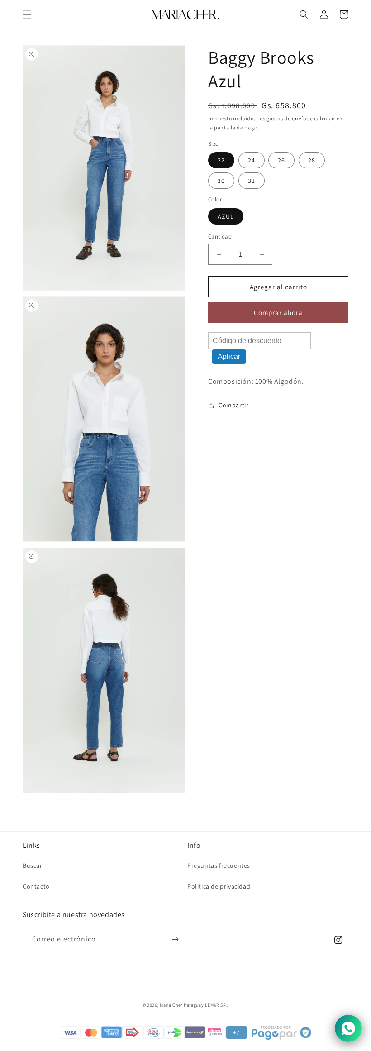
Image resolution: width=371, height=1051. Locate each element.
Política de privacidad (218, 886)
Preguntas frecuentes (218, 865)
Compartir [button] (233, 405)
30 (221, 181)
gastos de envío (286, 118)
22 (221, 160)
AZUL (226, 216)
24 (251, 160)
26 (281, 160)
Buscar (33, 865)
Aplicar (229, 356)
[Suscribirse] (175, 939)
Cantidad (220, 236)
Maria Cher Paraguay (182, 1005)
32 (251, 181)
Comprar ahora (278, 312)
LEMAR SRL (216, 1005)
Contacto (36, 886)
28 (311, 160)
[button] (27, 14)
